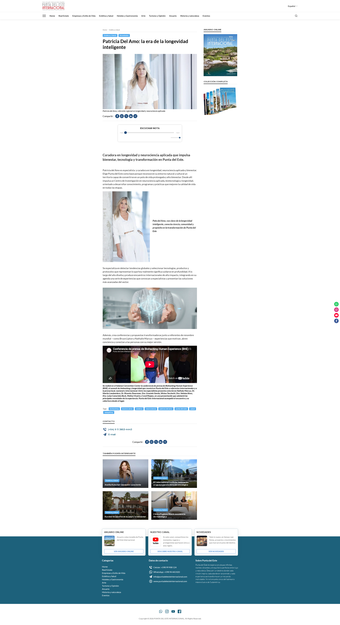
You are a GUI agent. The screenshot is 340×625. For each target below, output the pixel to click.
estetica (139, 409)
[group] (150, 133)
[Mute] (168, 137)
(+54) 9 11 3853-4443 (120, 429)
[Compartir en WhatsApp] (122, 116)
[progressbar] (150, 132)
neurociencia (151, 409)
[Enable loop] (121, 137)
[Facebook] (179, 611)
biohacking (114, 409)
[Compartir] (135, 116)
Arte (143, 16)
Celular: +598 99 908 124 (165, 567)
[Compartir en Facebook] (117, 116)
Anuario (173, 16)
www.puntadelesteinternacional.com (170, 581)
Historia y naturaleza (189, 16)
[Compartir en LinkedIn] (131, 116)
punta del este (181, 409)
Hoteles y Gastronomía (127, 16)
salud (192, 409)
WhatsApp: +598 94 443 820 (166, 572)
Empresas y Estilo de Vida (83, 16)
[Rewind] (144, 137)
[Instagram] (167, 611)
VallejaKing (109, 412)
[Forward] (155, 137)
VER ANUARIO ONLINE (124, 551)
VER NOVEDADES (216, 551)
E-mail (112, 434)
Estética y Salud (106, 16)
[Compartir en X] (126, 116)
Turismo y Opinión (157, 16)
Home (52, 16)
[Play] (149, 137)
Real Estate (64, 16)
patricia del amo (166, 409)
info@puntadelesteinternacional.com (170, 576)
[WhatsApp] (161, 611)
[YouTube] (173, 611)
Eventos (206, 16)
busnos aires (127, 409)
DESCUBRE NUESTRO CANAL (170, 551)
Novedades (124, 35)
